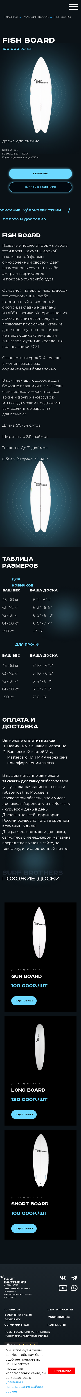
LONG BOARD (28, 1090)
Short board (30, 1204)
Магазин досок (36, 16)
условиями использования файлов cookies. (24, 1386)
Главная (11, 16)
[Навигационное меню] (73, 7)
